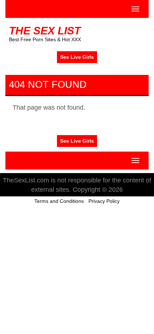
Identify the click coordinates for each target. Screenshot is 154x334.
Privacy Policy (104, 201)
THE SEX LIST (45, 31)
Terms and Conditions (59, 201)
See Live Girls (77, 57)
